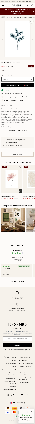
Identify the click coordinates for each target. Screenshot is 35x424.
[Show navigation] (3, 5)
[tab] (6, 59)
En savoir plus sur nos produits (17, 130)
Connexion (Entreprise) (9, 389)
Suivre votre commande (26, 363)
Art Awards (13, 386)
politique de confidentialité (17, 349)
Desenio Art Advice (24, 357)
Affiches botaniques (13, 17)
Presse (14, 360)
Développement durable (9, 370)
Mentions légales (11, 363)
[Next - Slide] (32, 38)
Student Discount (11, 378)
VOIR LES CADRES (17, 154)
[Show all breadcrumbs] (3, 17)
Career (14, 366)
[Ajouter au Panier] (20, 191)
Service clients (23, 360)
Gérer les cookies (24, 382)
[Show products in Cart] (32, 5)
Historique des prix (7, 127)
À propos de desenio (10, 357)
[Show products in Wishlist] (28, 5)
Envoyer (17, 345)
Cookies (21, 370)
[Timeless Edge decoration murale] (13, 220)
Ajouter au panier (18, 85)
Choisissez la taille (7, 76)
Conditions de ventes (25, 366)
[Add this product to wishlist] (31, 21)
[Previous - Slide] (2, 38)
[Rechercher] (7, 5)
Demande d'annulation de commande (25, 378)
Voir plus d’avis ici (17, 281)
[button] (26, 416)
